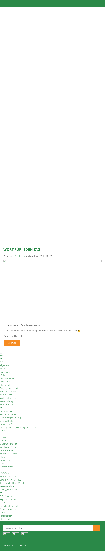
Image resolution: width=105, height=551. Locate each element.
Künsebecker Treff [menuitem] (8, 476)
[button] (52, 81)
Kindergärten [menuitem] (6, 515)
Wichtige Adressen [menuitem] (8, 491)
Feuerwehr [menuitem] (5, 371)
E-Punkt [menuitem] (3, 502)
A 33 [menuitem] (2, 362)
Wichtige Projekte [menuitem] (8, 398)
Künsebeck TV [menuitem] (6, 424)
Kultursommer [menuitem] (6, 411)
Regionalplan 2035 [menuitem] (8, 499)
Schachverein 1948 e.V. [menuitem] (10, 479)
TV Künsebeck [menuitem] (6, 394)
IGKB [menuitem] (2, 375)
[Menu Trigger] (1, 353)
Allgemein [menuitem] (4, 365)
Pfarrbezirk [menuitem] (5, 385)
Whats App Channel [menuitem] (9, 447)
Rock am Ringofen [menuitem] (8, 414)
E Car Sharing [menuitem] (6, 496)
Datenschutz (23, 545)
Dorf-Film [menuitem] (4, 440)
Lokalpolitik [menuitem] (5, 381)
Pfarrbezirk (20, 256)
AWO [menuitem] (2, 368)
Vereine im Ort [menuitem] (6, 468)
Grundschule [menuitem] (6, 512)
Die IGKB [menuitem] (4, 432)
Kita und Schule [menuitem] (7, 378)
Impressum (9, 545)
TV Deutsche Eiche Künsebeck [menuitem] (13, 483)
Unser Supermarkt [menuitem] (8, 443)
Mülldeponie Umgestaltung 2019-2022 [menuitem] (18, 427)
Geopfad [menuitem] (4, 463)
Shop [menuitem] (2, 456)
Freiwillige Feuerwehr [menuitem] (9, 506)
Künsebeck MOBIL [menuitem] (8, 450)
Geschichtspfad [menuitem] (7, 420)
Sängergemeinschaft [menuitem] (9, 388)
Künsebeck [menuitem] (5, 460)
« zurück (12, 342)
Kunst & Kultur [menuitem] (7, 406)
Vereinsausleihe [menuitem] (7, 486)
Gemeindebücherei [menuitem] (9, 509)
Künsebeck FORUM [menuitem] (9, 453)
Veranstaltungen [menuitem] (7, 401)
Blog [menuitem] (2, 357)
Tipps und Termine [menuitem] (8, 391)
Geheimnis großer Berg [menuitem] (10, 417)
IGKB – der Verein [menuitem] (8, 437)
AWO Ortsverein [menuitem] (7, 473)
